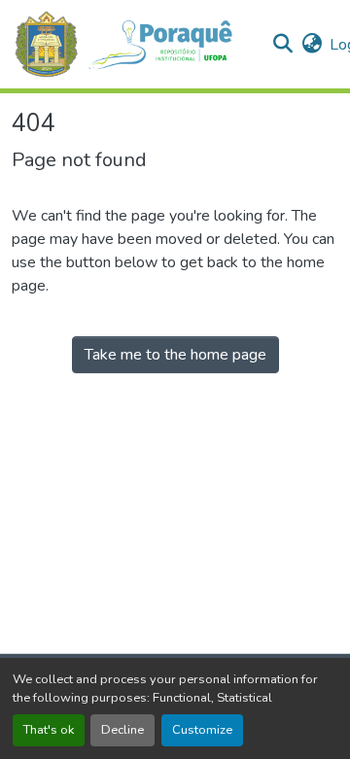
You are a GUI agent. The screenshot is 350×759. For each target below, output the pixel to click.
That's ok (48, 730)
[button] (134, 44)
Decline (122, 730)
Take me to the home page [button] (175, 354)
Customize (202, 730)
